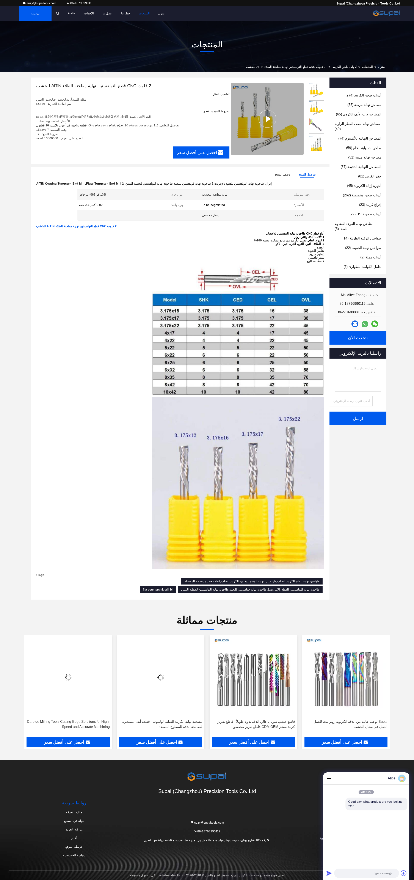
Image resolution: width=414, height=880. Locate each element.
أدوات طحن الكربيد (344, 66)
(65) (358, 114)
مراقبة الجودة (74, 829)
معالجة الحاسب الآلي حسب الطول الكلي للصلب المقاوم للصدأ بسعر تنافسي (69, 724)
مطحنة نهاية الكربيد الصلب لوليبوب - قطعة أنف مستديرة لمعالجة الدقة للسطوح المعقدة (254, 724)
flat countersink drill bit (158, 589)
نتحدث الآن (358, 337)
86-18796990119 (81, 3)
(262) (362, 195)
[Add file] (404, 873)
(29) (365, 214)
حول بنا (125, 13)
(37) (360, 167)
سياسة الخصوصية (74, 855)
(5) (354, 226)
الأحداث (89, 13)
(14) (361, 238)
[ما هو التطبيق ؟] (365, 324)
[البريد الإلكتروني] (355, 324)
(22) (363, 248)
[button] (316, 149)
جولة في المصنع (74, 820)
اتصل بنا (107, 13)
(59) (363, 148)
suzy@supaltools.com (42, 3)
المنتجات (144, 13)
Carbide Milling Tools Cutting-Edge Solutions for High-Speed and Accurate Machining (160, 724)
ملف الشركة (74, 812)
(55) (364, 105)
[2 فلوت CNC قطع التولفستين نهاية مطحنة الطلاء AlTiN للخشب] (267, 118)
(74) (359, 138)
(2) (370, 257)
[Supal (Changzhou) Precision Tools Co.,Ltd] (386, 13)
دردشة (35, 13)
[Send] (329, 873)
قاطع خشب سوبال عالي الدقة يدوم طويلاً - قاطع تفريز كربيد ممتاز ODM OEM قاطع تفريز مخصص (348, 724)
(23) (370, 205)
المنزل (382, 66)
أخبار (74, 838)
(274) (363, 95)
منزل (161, 13)
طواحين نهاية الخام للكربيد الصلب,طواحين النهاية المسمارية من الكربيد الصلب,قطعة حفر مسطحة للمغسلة (252, 581)
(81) (369, 176)
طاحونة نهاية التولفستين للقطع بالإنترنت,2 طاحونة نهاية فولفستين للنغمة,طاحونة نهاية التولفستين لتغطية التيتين (250, 589)
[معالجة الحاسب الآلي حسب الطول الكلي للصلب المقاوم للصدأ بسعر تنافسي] (67, 677)
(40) (357, 126)
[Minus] (329, 778)
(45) (364, 186)
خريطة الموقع (74, 846)
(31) (364, 157)
